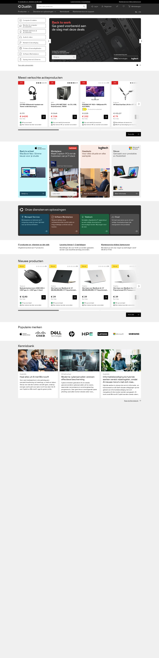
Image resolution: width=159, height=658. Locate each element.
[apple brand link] (25, 334)
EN (140, 12)
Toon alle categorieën (25, 65)
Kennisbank (64, 12)
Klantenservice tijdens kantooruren (130, 1)
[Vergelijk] (117, 6)
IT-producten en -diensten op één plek (30, 1)
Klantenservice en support (83, 12)
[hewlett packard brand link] (71, 334)
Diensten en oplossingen (43, 12)
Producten (22, 12)
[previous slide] (49, 41)
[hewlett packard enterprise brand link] (87, 334)
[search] (84, 6)
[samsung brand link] (134, 334)
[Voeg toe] (43, 117)
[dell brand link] (56, 334)
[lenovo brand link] (103, 334)
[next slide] (141, 41)
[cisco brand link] (40, 334)
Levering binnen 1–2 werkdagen (80, 1)
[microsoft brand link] (118, 334)
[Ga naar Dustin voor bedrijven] (25, 6)
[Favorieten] (124, 6)
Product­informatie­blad (95, 109)
